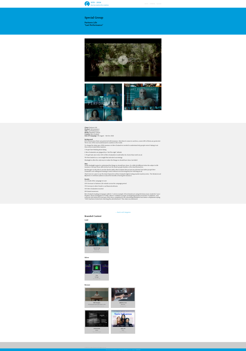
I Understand (137, 349)
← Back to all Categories (123, 212)
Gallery (158, 3)
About (146, 3)
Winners (152, 3)
